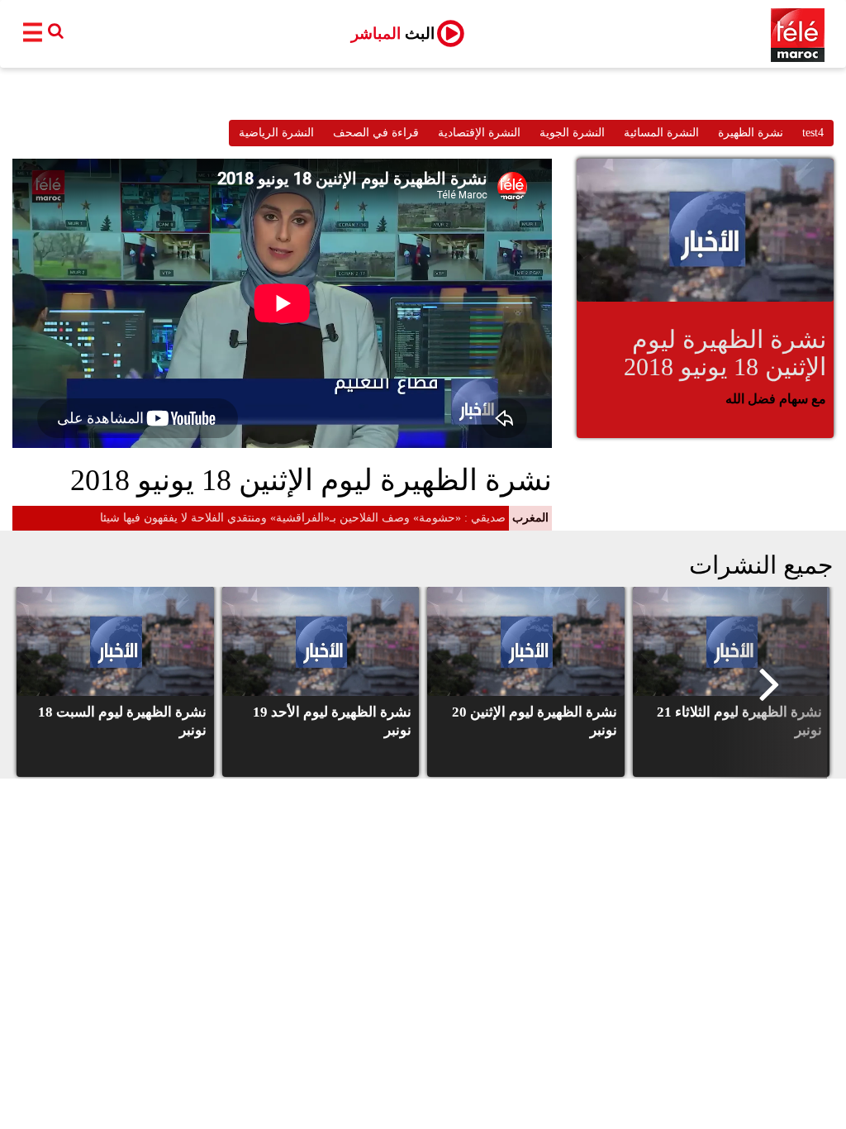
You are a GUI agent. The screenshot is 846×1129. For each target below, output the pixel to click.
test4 (813, 132)
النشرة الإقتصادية (479, 132)
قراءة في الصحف (376, 132)
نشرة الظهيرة (750, 132)
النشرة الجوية (572, 132)
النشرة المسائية (661, 132)
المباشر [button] (393, 33)
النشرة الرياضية (276, 132)
